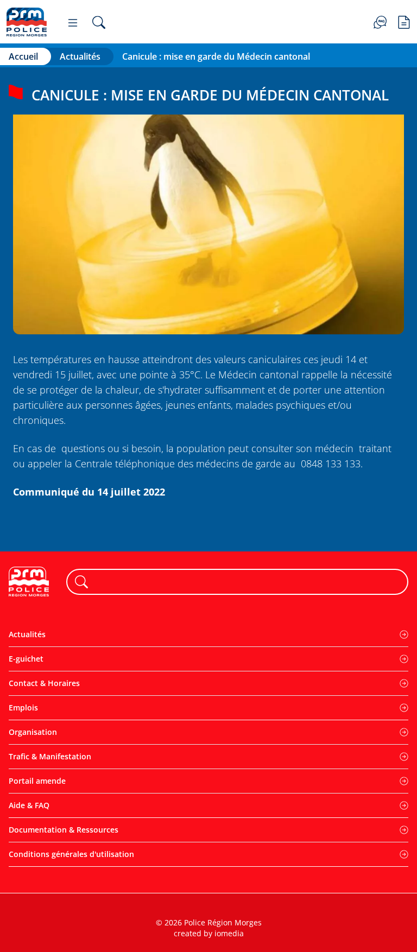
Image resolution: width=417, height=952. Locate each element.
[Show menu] (72, 22)
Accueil (23, 56)
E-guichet (26, 658)
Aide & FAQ (29, 805)
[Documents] (403, 21)
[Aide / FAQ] (380, 21)
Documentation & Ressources (63, 829)
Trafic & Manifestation (50, 756)
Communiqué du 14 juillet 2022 (89, 491)
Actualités (80, 56)
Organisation (33, 732)
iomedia (229, 933)
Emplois (23, 707)
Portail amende (37, 781)
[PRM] (27, 22)
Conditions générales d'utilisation (71, 854)
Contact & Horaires (44, 683)
